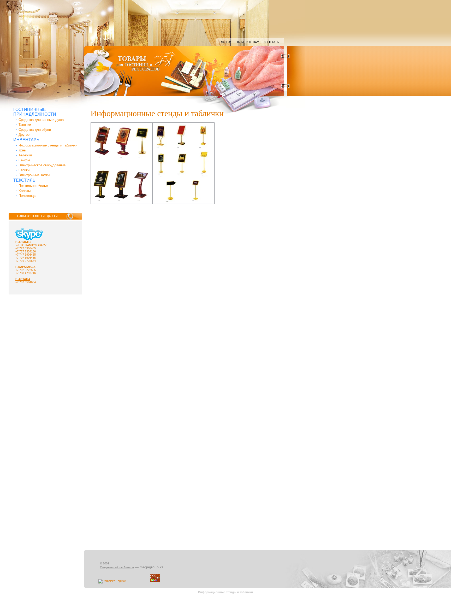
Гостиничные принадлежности (34, 111)
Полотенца (27, 196)
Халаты (25, 191)
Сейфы (24, 160)
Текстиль (24, 180)
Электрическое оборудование (42, 165)
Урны (22, 150)
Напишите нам (247, 42)
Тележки (25, 155)
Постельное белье (33, 186)
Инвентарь (26, 140)
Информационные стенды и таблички (48, 145)
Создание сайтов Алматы (117, 567)
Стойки (24, 170)
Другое (24, 135)
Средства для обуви (35, 130)
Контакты (272, 42)
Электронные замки (34, 175)
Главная (225, 42)
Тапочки (25, 125)
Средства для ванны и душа (41, 120)
